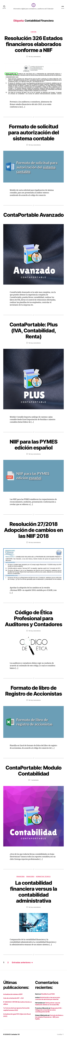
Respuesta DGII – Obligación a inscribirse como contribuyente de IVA (48, 1010)
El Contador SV (14, 1034)
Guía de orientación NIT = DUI (13, 998)
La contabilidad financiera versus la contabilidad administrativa (33, 892)
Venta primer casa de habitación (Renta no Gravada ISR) (47, 1003)
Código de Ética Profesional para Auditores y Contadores (33, 618)
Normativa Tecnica (43, 876)
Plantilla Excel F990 (48, 994)
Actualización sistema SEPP (12, 994)
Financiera (20, 876)
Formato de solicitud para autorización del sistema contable (33, 132)
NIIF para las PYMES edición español (33, 444)
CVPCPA (33, 32)
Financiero (30, 876)
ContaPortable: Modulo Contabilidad (33, 770)
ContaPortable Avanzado (33, 215)
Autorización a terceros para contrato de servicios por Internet (47, 998)
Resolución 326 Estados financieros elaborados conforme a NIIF (33, 44)
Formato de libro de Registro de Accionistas (33, 691)
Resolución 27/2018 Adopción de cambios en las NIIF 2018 (33, 530)
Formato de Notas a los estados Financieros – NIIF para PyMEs (49, 1017)
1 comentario (35, 780)
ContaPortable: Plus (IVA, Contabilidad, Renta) (33, 330)
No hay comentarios (35, 56)
